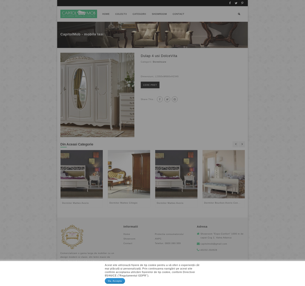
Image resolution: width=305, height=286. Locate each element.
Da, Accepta (115, 281)
